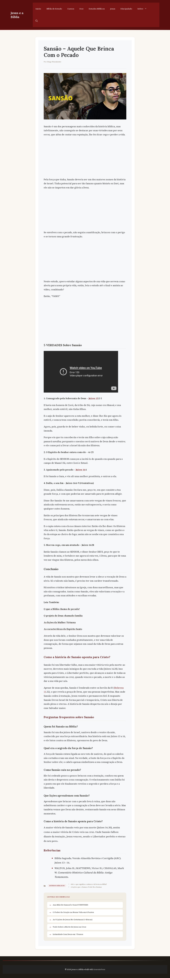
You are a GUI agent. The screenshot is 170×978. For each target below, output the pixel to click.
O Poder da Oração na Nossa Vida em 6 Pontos (73, 912)
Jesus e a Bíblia (17, 15)
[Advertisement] (85, 157)
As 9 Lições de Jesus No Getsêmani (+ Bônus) (72, 919)
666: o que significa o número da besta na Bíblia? (89, 884)
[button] (36, 21)
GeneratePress (99, 969)
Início (38, 8)
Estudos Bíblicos (97, 8)
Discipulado (126, 8)
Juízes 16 (80, 469)
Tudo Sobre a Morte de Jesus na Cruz (69, 927)
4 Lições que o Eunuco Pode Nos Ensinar (86, 887)
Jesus (112, 8)
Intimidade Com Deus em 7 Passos (68, 934)
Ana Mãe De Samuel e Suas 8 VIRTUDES (70, 904)
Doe (81, 8)
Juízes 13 (93, 398)
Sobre (140, 8)
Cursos (70, 8)
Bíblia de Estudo (54, 8)
